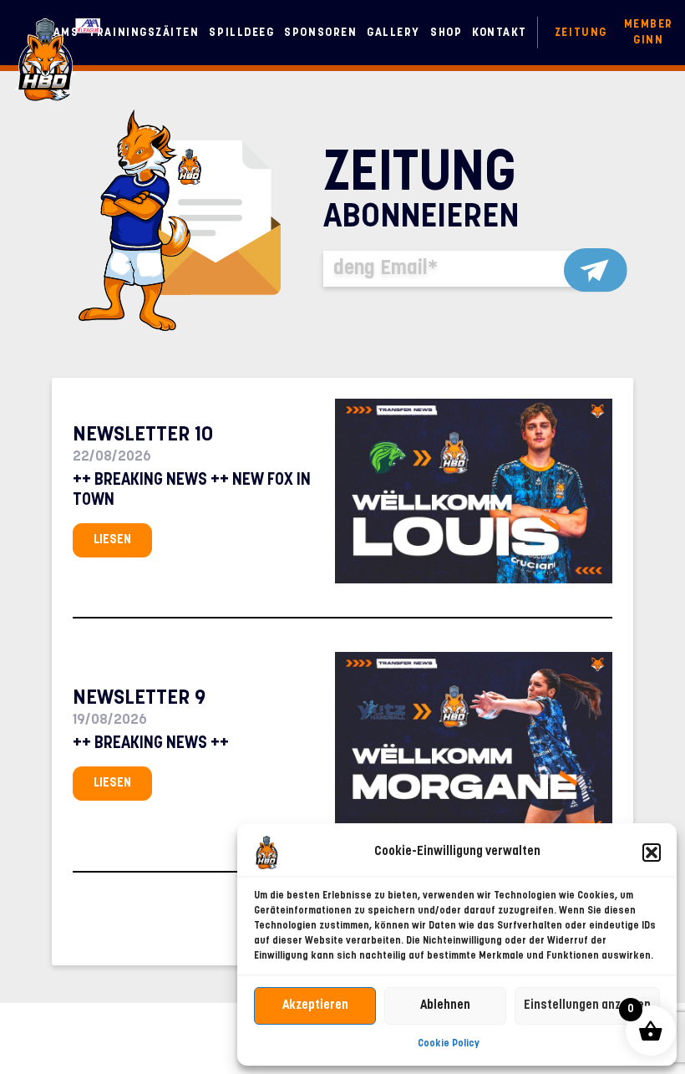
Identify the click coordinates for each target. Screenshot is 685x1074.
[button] (651, 852)
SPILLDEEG (241, 33)
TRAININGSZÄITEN (144, 33)
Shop (446, 33)
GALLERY (393, 33)
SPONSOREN (320, 33)
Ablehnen (445, 1006)
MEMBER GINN (648, 32)
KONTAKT (499, 33)
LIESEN (112, 540)
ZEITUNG (581, 33)
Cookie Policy (449, 1044)
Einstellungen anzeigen (587, 1006)
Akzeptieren (315, 1006)
